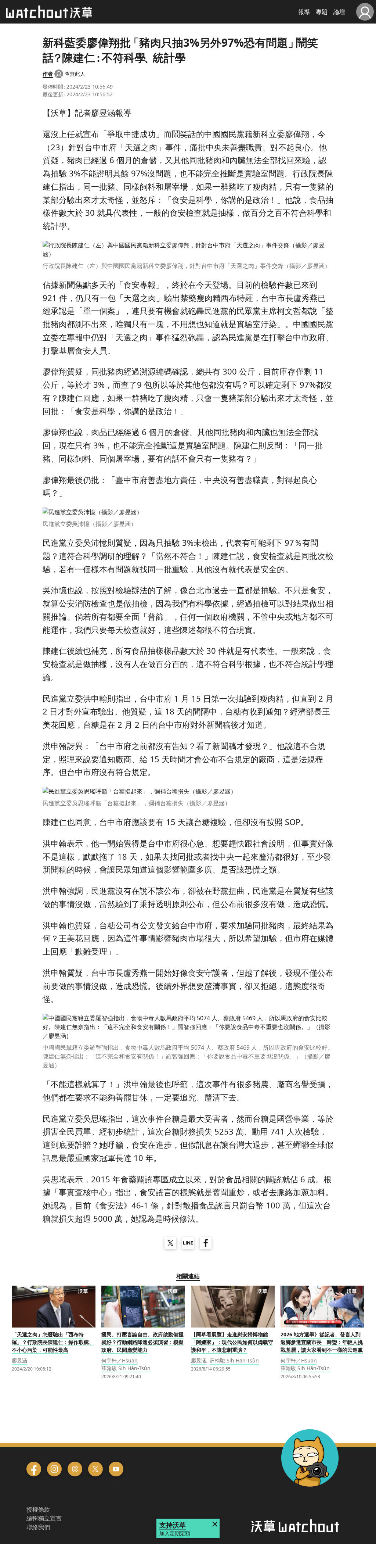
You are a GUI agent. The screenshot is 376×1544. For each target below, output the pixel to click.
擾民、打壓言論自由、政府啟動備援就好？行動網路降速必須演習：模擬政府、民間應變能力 (142, 1342)
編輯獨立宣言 (44, 1518)
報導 (304, 12)
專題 (322, 12)
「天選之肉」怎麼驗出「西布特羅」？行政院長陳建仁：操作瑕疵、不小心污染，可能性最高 (53, 1342)
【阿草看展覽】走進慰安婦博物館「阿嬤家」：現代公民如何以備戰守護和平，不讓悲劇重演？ (232, 1342)
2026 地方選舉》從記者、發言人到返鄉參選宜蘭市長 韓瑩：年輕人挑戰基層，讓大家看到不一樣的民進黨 (322, 1342)
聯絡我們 (38, 1527)
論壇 (339, 12)
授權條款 (38, 1509)
